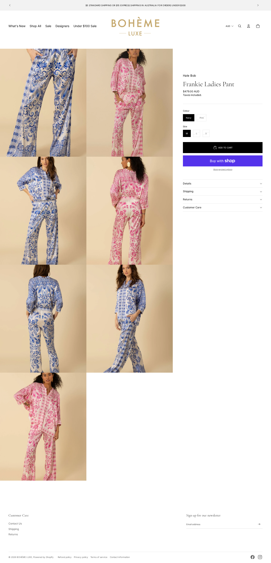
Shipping (188, 191)
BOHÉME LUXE (24, 557)
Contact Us (15, 523)
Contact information (120, 557)
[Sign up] (259, 524)
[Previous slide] (10, 5)
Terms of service (98, 557)
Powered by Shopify (43, 557)
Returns (187, 199)
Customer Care (192, 207)
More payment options (222, 169)
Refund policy (65, 557)
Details (187, 183)
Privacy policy (81, 557)
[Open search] (239, 26)
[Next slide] (258, 5)
